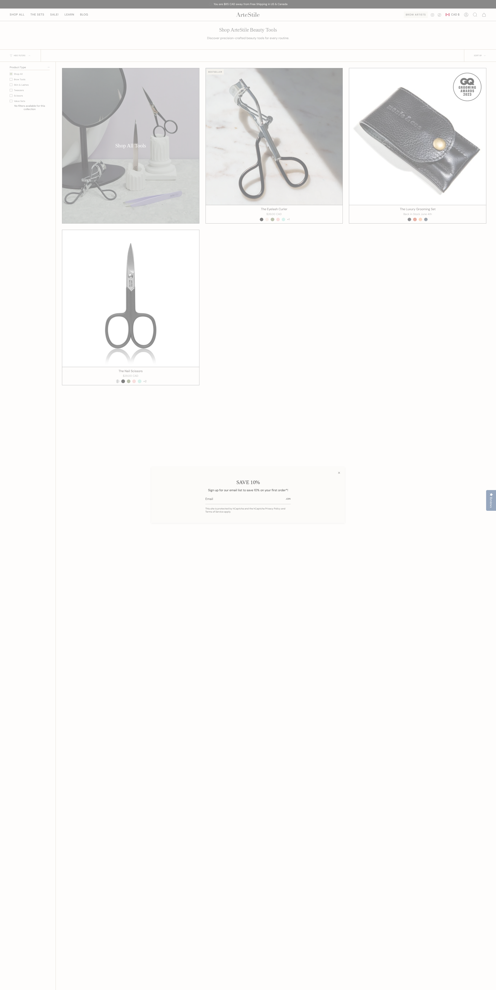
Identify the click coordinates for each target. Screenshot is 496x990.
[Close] (339, 473)
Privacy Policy (273, 508)
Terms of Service (214, 511)
